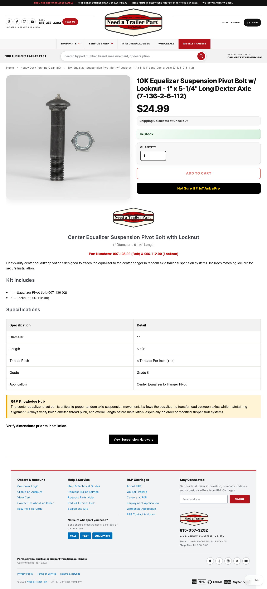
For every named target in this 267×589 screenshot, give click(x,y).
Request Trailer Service (83, 491)
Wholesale (166, 43)
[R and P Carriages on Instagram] (24, 21)
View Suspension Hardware (133, 439)
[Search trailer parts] (201, 56)
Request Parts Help (81, 497)
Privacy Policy (25, 573)
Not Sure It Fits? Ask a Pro (198, 188)
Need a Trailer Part (37, 581)
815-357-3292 (194, 530)
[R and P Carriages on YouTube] (32, 21)
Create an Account (29, 491)
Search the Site (78, 508)
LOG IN (224, 22)
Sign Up (239, 499)
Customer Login (27, 486)
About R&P (134, 486)
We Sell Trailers (194, 43)
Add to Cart (199, 173)
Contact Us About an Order (35, 503)
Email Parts (102, 536)
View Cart (23, 497)
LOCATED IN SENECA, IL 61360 (23, 27)
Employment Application (143, 503)
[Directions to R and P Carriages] (210, 561)
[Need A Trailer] (194, 518)
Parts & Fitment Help (81, 503)
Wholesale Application (141, 508)
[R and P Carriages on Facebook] (17, 21)
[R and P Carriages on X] (237, 561)
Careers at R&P (137, 497)
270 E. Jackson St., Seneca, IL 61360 (202, 535)
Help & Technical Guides (84, 486)
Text (85, 536)
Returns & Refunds (29, 508)
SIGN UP (236, 22)
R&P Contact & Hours (141, 514)
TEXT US (70, 21)
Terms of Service (46, 573)
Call (73, 536)
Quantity (148, 147)
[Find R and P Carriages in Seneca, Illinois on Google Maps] (9, 21)
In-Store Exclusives (136, 43)
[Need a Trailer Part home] (133, 22)
